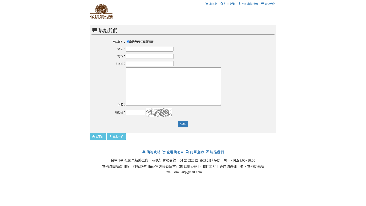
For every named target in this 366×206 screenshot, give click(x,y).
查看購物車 (175, 152)
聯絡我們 (269, 3)
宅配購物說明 (249, 3)
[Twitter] (196, 181)
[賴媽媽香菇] (101, 11)
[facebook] (170, 181)
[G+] (178, 181)
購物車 (212, 3)
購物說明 (153, 152)
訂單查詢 (229, 3)
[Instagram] (187, 181)
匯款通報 (148, 41)
